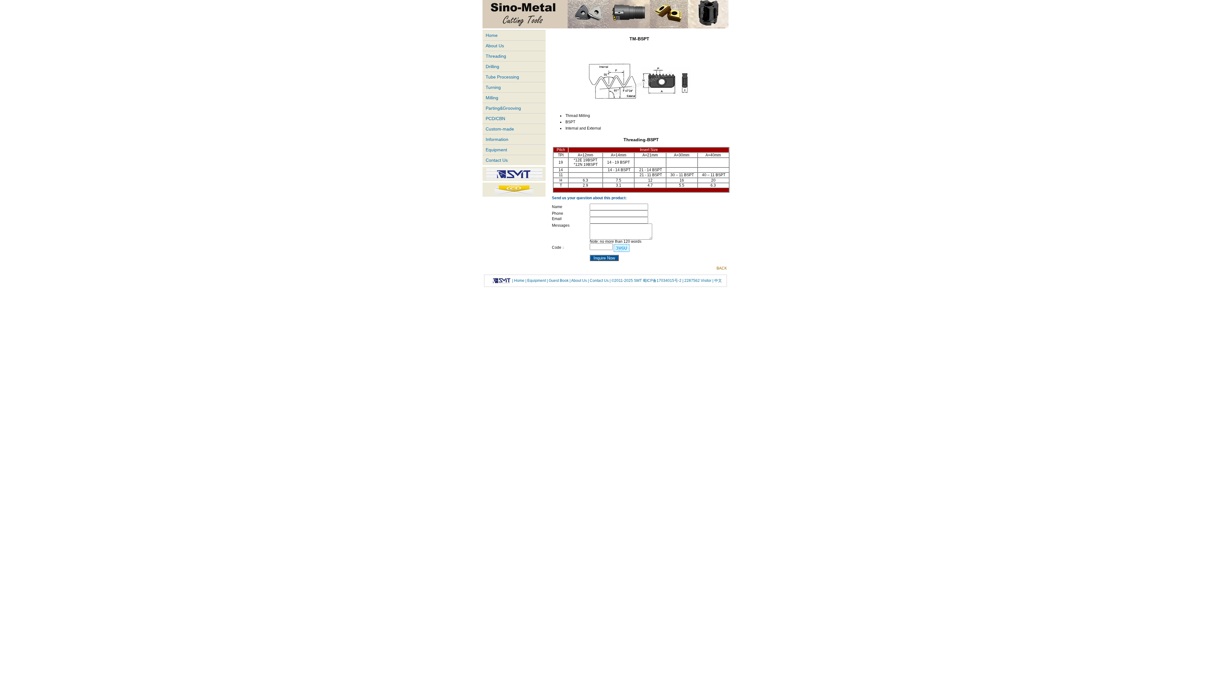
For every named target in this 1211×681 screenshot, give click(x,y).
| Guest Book (558, 280)
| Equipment (536, 280)
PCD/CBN (495, 118)
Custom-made (500, 128)
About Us (495, 45)
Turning (493, 87)
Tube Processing (502, 76)
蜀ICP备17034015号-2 (662, 280)
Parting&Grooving (503, 108)
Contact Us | (600, 280)
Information (497, 139)
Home (492, 35)
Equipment (496, 149)
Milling (492, 97)
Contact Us (497, 160)
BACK (722, 268)
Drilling (492, 66)
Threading (496, 56)
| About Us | (579, 280)
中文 (717, 280)
